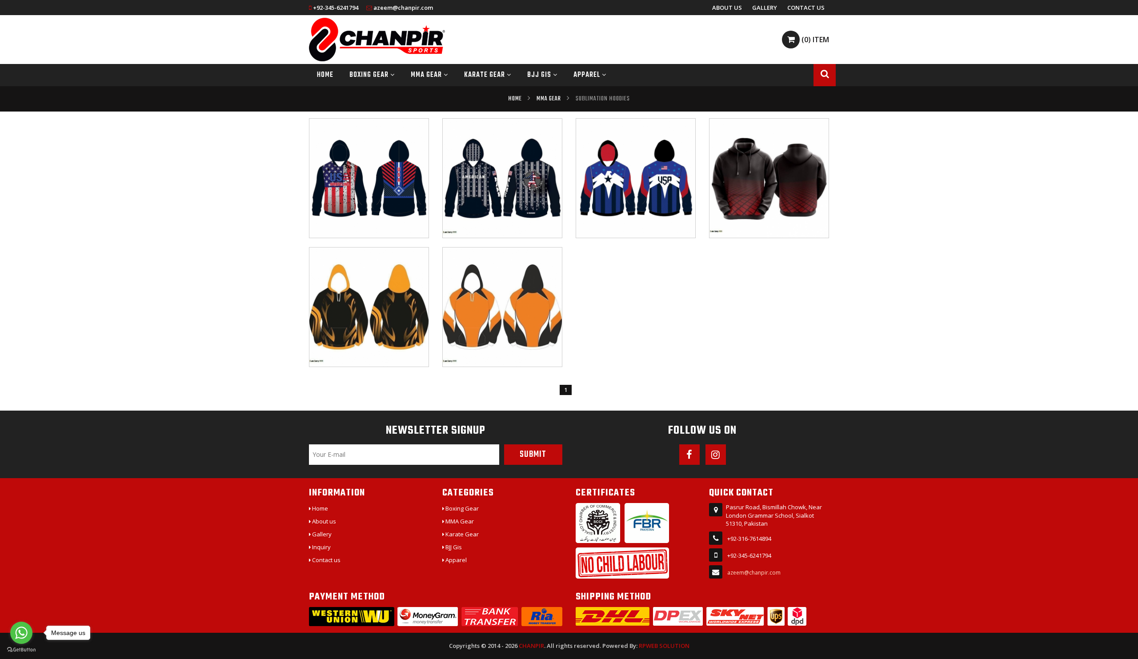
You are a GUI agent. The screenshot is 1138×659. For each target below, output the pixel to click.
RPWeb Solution (664, 646)
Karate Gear (485, 75)
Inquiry (321, 547)
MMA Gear (427, 75)
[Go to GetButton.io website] (21, 650)
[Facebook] (689, 454)
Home (325, 75)
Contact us (806, 8)
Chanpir (531, 646)
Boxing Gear (369, 75)
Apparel (587, 75)
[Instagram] (715, 454)
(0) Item (814, 39)
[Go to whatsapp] (21, 633)
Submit (533, 454)
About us (727, 8)
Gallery (764, 8)
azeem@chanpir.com (403, 8)
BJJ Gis (540, 75)
